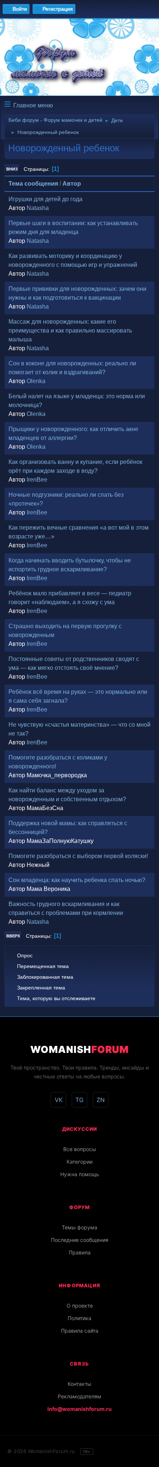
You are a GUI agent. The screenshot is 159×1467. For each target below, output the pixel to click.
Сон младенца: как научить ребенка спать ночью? (77, 880)
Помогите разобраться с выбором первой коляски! (78, 856)
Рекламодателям (79, 1396)
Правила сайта (79, 1330)
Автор (71, 183)
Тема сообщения (33, 183)
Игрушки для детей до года (45, 199)
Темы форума (79, 1227)
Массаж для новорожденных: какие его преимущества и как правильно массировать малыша (70, 330)
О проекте (80, 1305)
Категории (79, 1161)
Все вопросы (79, 1149)
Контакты (79, 1384)
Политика (79, 1318)
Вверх (13, 936)
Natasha (38, 208)
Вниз (12, 169)
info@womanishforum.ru (79, 1409)
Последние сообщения (79, 1240)
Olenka (36, 381)
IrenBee (37, 479)
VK (58, 1099)
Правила (80, 1252)
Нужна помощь (79, 1174)
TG (79, 1099)
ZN (101, 1099)
